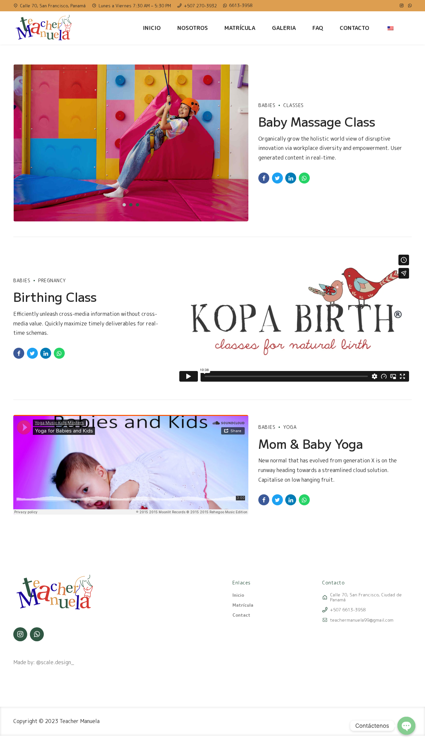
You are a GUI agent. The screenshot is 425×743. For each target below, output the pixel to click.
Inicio (152, 28)
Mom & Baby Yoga (310, 443)
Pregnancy (52, 280)
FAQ (317, 28)
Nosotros (192, 28)
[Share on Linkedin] (290, 178)
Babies (266, 105)
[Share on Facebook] (263, 178)
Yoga (290, 427)
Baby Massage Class (316, 121)
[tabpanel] (130, 142)
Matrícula (239, 28)
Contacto (354, 28)
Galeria (284, 28)
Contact (241, 615)
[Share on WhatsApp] (304, 178)
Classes (293, 105)
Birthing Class (55, 297)
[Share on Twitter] (277, 178)
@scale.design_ (55, 662)
